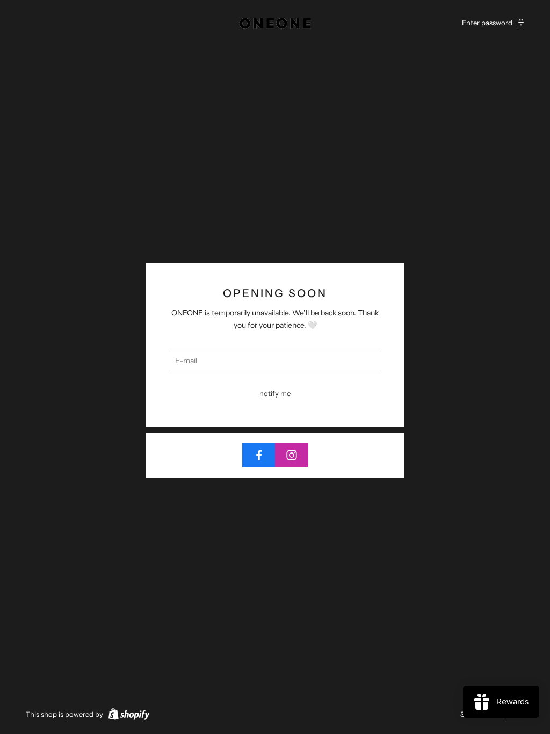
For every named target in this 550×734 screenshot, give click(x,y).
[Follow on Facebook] (259, 455)
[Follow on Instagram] (292, 455)
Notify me (275, 393)
